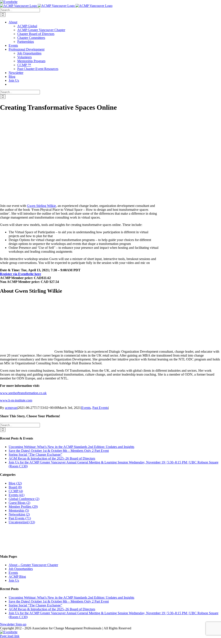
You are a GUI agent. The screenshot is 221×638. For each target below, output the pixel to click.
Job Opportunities (21, 569)
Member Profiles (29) (23, 506)
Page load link (9, 636)
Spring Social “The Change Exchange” (35, 454)
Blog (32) (15, 483)
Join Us (14, 580)
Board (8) (15, 487)
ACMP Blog (17, 576)
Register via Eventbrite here (20, 274)
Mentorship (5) (19, 510)
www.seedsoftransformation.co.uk (23, 393)
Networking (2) (19, 514)
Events (86, 407)
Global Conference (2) (24, 499)
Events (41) (16, 495)
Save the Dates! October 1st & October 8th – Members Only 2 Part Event (59, 450)
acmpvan (11, 407)
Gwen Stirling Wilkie (41, 206)
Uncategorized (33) (22, 522)
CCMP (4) (16, 491)
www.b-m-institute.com (16, 400)
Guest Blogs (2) (19, 503)
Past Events (100, 407)
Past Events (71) (20, 518)
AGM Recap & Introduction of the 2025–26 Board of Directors (52, 458)
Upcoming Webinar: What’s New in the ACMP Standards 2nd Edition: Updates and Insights (71, 447)
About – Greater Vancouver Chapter (33, 565)
